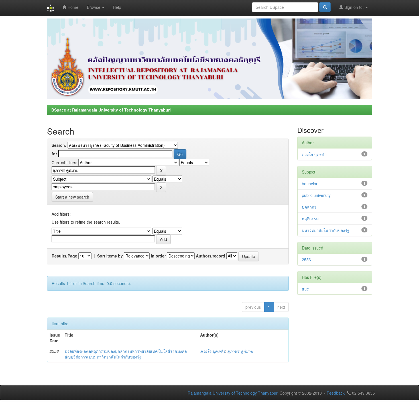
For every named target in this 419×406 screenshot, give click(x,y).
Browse (94, 7)
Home (72, 7)
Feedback (336, 393)
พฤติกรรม (310, 218)
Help (117, 7)
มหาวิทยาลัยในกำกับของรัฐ (325, 230)
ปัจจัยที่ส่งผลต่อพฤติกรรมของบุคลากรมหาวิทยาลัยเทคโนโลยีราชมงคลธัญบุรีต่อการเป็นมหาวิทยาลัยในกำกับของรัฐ (126, 354)
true (305, 289)
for (54, 153)
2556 (306, 259)
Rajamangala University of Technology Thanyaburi (233, 393)
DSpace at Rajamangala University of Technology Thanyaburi (111, 110)
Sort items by (110, 256)
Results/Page (64, 256)
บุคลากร (309, 207)
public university (316, 195)
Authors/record (210, 256)
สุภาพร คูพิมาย (240, 351)
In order (158, 256)
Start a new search (72, 197)
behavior (310, 183)
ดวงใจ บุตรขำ (212, 351)
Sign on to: (354, 7)
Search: (59, 145)
